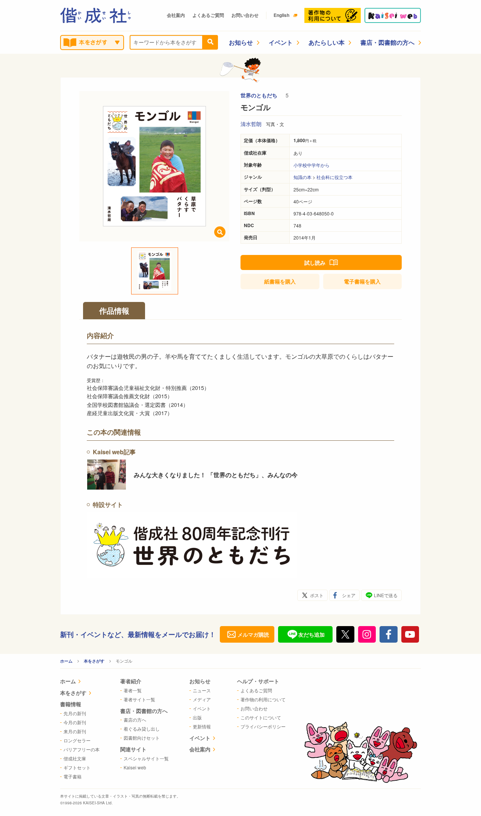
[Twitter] (345, 634)
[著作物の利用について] (332, 15)
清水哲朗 (251, 123)
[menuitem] (80, 682)
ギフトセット (77, 767)
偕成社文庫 (75, 758)
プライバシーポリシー (263, 726)
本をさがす (94, 661)
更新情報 (202, 726)
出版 (197, 717)
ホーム (66, 661)
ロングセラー (77, 740)
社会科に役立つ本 (334, 177)
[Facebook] (389, 634)
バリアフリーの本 (82, 749)
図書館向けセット (142, 737)
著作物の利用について (263, 699)
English (281, 15)
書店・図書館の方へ (387, 42)
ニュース (202, 690)
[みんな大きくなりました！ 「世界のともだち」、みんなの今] (106, 475)
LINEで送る (386, 595)
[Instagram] (367, 634)
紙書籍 (280, 281)
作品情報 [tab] (114, 310)
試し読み (314, 262)
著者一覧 (133, 690)
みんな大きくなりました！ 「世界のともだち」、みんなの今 (216, 474)
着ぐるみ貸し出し (142, 728)
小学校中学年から (311, 165)
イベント (281, 42)
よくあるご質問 (208, 15)
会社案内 (176, 15)
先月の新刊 (75, 713)
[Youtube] (410, 634)
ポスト (317, 595)
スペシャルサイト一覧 (146, 758)
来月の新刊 (75, 731)
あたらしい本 (327, 42)
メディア (202, 699)
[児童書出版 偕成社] (95, 15)
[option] (154, 166)
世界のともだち (259, 95)
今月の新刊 (75, 722)
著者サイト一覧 (139, 699)
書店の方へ (135, 719)
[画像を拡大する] (219, 232)
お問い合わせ (245, 15)
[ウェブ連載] (393, 15)
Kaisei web (135, 767)
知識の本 (302, 177)
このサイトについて (260, 717)
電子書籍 (362, 281)
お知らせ (241, 42)
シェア (348, 595)
